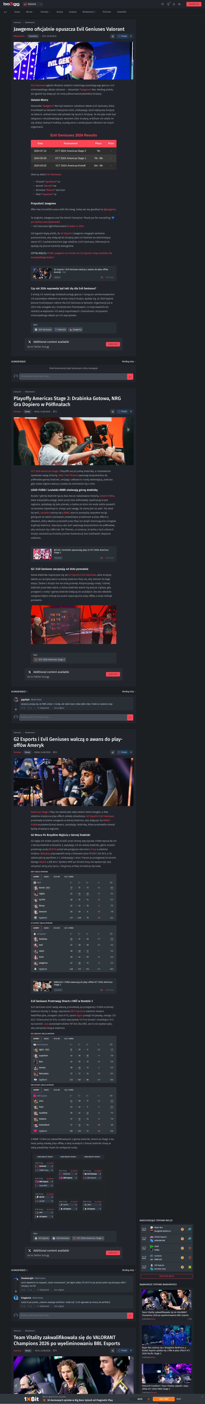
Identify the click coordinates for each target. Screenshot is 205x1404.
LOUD (103, 495)
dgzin (80, 1015)
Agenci (46, 877)
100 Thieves (71, 475)
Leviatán (45, 512)
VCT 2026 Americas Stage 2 (45, 471)
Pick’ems (107, 12)
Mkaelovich (19, 36)
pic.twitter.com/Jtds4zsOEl (45, 222)
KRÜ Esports (76, 1011)
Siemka (17, 411)
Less (46, 1023)
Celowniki (121, 12)
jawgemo (85, 89)
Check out (113, 344)
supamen (47, 194)
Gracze (60, 12)
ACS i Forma (69, 877)
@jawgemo (110, 209)
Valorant (62, 329)
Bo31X (140, 1399)
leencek (17, 1350)
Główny (36, 877)
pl (179, 4)
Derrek (48, 185)
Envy (93, 849)
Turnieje (44, 12)
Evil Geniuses (38, 85)
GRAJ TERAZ (163, 1399)
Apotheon (51, 181)
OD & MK (57, 877)
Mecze (29, 12)
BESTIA (53, 849)
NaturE (50, 190)
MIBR (66, 512)
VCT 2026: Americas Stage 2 (52, 659)
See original (59, 708)
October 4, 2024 (75, 226)
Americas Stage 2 (40, 812)
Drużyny (73, 12)
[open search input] (162, 4)
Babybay (45, 853)
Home (17, 12)
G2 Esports (66, 233)
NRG (61, 475)
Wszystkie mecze (166, 1276)
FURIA (111, 495)
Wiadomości (88, 12)
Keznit (42, 861)
